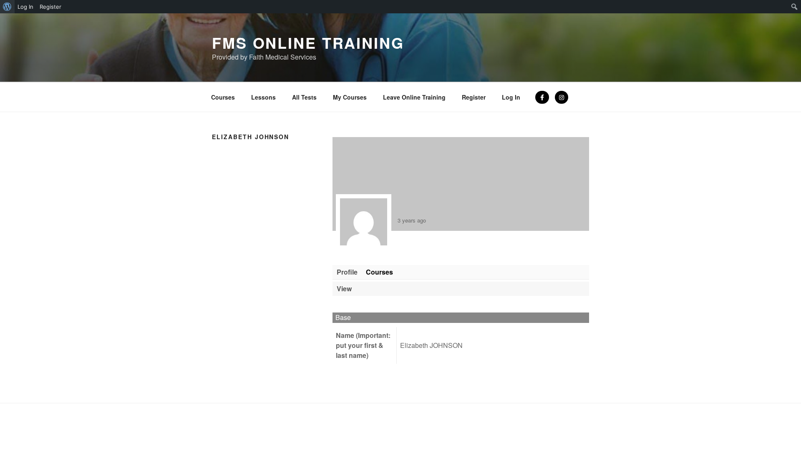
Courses (223, 97)
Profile (347, 272)
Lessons (263, 97)
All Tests (304, 97)
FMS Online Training (308, 42)
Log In (511, 97)
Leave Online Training (414, 97)
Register (474, 97)
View (344, 288)
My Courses (350, 97)
